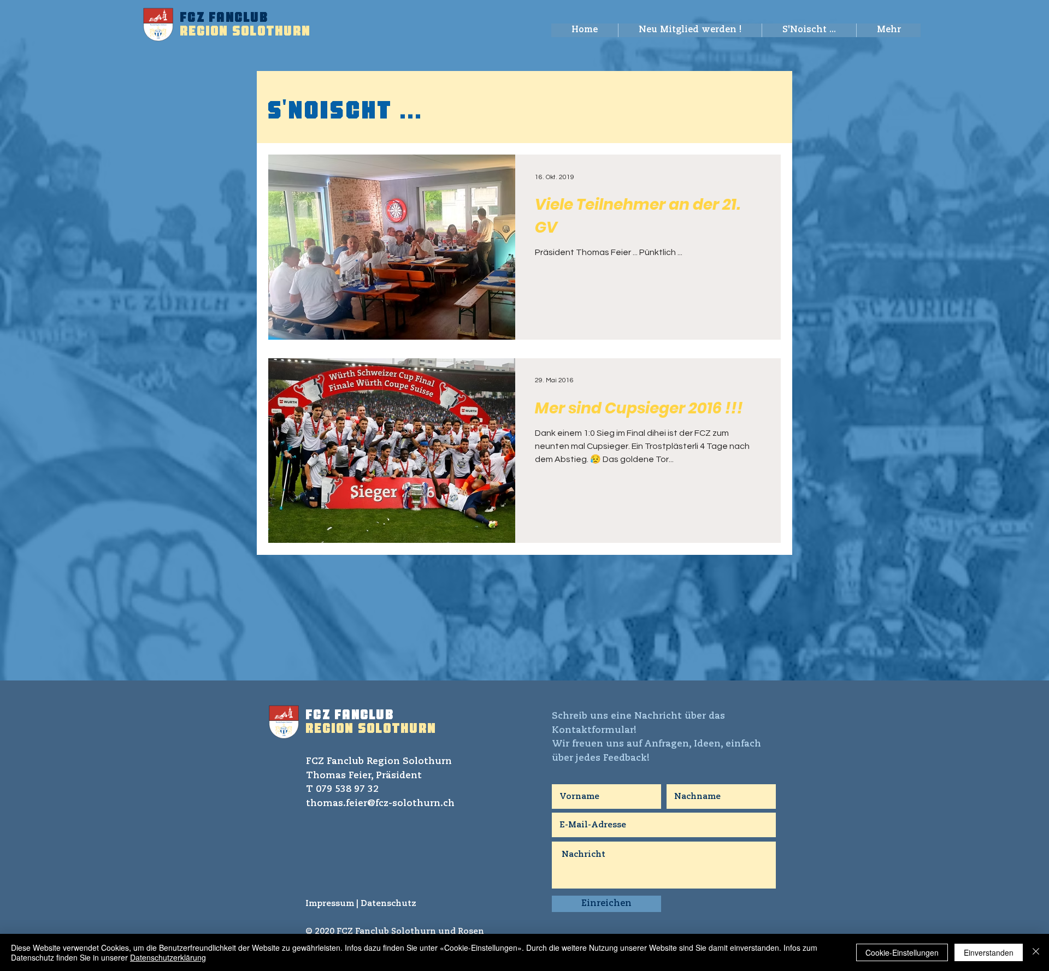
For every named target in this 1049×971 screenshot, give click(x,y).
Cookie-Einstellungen (902, 952)
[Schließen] (1035, 952)
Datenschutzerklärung (168, 957)
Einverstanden (988, 952)
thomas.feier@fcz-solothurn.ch (380, 803)
